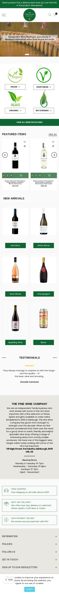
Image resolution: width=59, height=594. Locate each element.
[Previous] (5, 39)
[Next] (54, 39)
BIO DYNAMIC (42, 110)
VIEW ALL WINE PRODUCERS (29, 122)
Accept (29, 589)
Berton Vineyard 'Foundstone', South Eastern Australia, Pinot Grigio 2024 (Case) (43, 182)
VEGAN (13, 86)
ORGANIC (14, 110)
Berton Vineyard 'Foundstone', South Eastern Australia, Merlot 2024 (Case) (15, 182)
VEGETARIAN (42, 87)
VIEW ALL (53, 134)
